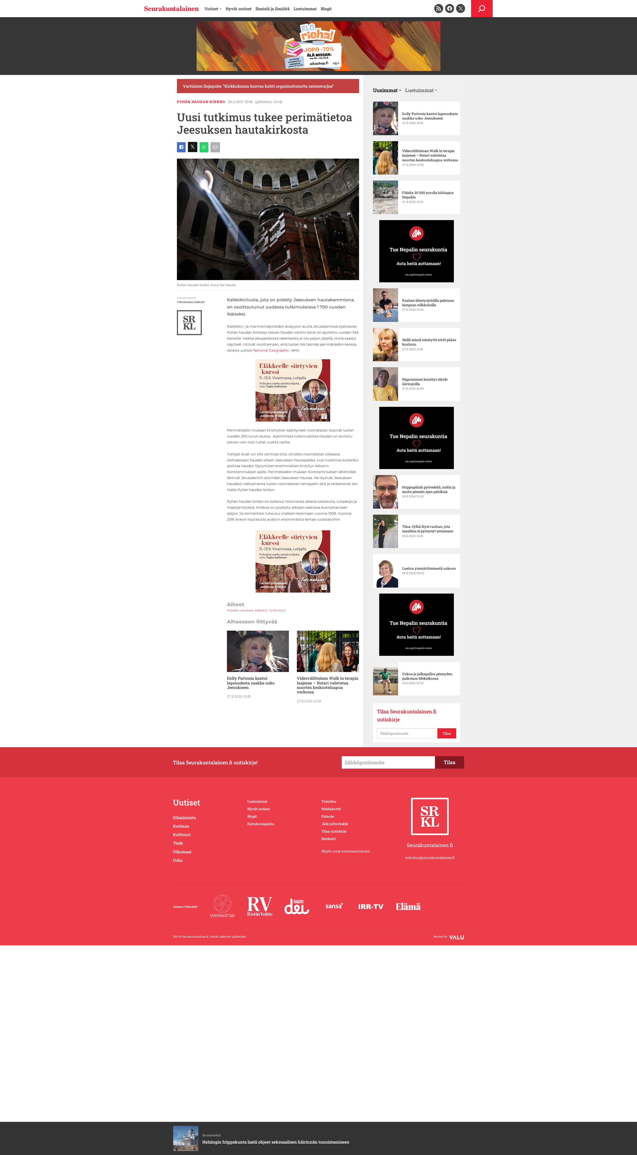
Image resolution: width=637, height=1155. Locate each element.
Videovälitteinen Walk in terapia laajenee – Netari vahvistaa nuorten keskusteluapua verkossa (327, 685)
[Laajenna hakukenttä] (482, 8)
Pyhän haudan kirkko (201, 101)
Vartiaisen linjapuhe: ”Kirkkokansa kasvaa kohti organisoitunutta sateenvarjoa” (258, 86)
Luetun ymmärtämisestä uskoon (429, 568)
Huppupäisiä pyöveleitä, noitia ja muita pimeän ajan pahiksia (428, 489)
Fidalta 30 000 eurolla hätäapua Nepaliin (428, 194)
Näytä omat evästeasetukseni (345, 851)
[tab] (387, 90)
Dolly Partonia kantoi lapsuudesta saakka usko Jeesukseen (251, 683)
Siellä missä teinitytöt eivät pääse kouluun (429, 342)
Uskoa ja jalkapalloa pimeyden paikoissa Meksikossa (427, 676)
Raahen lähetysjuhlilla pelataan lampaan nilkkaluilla (428, 302)
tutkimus (277, 610)
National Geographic (271, 350)
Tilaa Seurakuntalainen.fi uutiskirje (406, 715)
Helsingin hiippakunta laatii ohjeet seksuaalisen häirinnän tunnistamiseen (275, 1142)
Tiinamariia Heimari (191, 302)
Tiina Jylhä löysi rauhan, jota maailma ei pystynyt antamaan (427, 528)
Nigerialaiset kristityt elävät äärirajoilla (425, 381)
